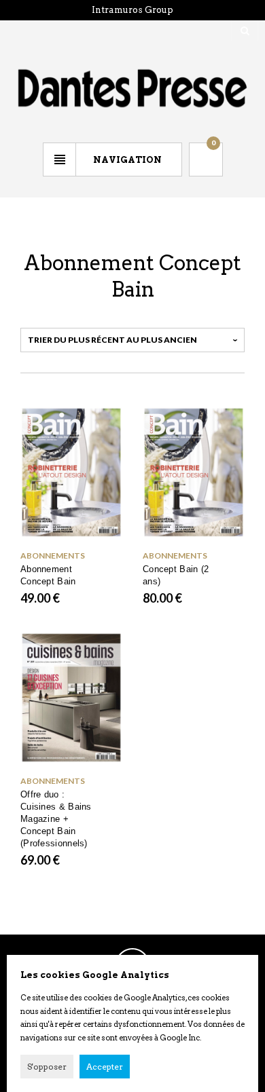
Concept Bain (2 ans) (176, 575)
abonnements (52, 555)
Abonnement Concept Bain (48, 575)
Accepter (104, 1066)
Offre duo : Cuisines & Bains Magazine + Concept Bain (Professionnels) (56, 818)
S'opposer (47, 1066)
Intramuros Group (132, 10)
